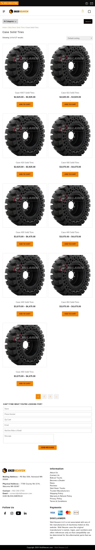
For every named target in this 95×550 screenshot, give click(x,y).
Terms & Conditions (58, 501)
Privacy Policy (56, 499)
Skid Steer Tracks (57, 488)
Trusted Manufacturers (60, 491)
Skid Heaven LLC (61, 547)
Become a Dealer (57, 480)
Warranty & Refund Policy (61, 496)
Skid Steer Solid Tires (16, 27)
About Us (54, 473)
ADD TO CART (24, 104)
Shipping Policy (56, 493)
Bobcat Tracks (56, 478)
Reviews (53, 486)
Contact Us (54, 475)
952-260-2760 (10, 3)
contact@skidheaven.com (21, 493)
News (52, 483)
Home (4, 27)
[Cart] (89, 11)
